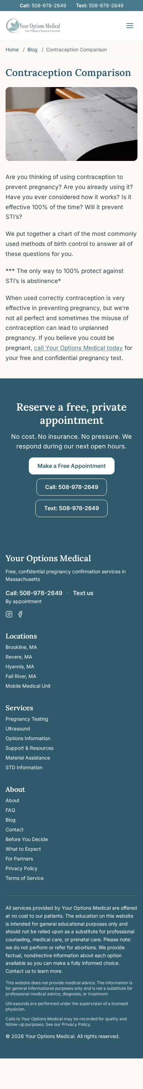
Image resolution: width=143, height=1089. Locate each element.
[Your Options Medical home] (33, 25)
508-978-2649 (43, 5)
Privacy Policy (21, 868)
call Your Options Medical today (78, 347)
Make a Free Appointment (71, 465)
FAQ (10, 810)
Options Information (28, 738)
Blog (32, 49)
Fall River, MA (21, 676)
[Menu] (129, 25)
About (12, 800)
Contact (15, 829)
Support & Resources (29, 748)
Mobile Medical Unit (28, 686)
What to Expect (23, 849)
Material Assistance (28, 758)
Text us (83, 593)
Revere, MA (19, 657)
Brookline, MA (21, 647)
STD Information (24, 767)
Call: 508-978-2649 (71, 486)
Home (12, 49)
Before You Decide (27, 839)
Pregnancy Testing (27, 719)
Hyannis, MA (20, 666)
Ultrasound (18, 728)
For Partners (19, 858)
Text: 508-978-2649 (71, 508)
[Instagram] (9, 614)
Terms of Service (25, 878)
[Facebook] (20, 614)
